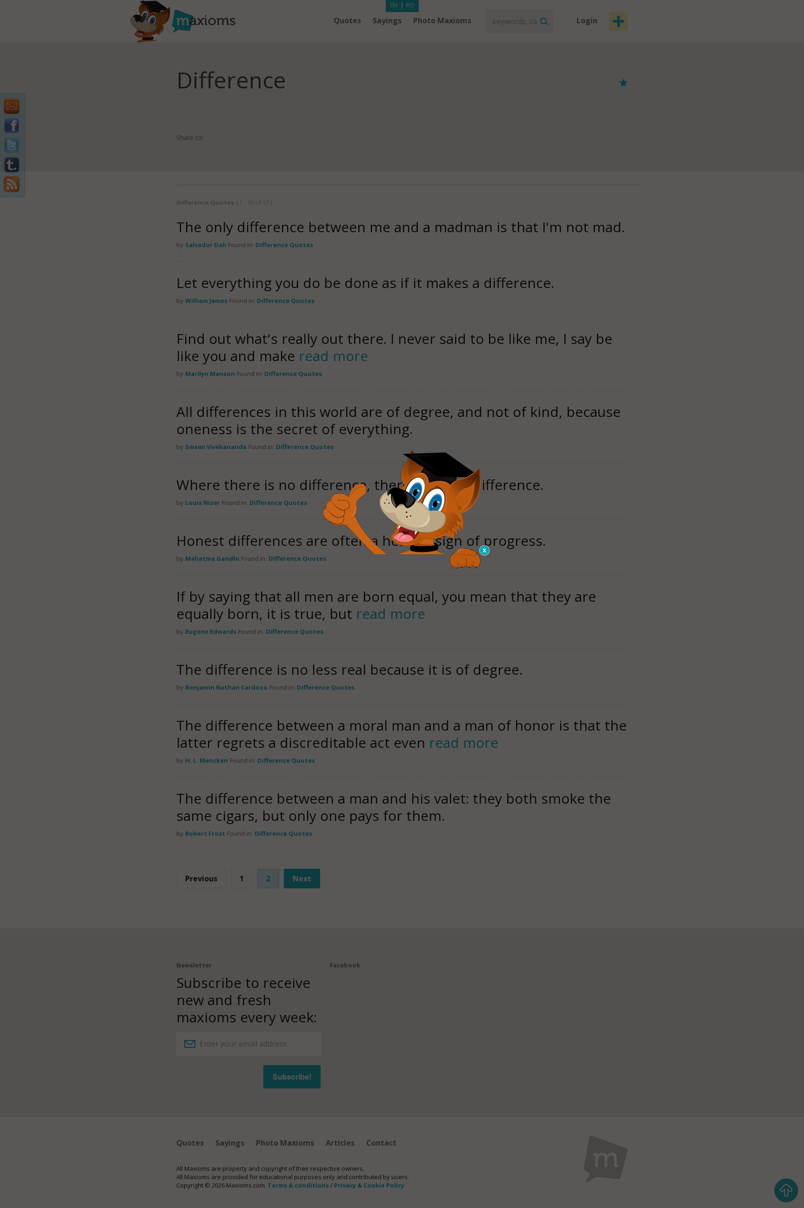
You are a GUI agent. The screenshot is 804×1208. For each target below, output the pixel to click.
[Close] (484, 550)
